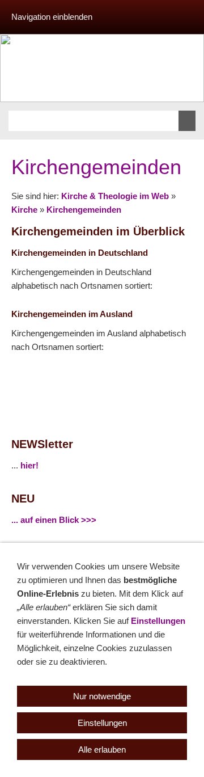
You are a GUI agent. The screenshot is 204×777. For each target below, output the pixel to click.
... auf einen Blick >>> (53, 520)
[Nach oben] (186, 375)
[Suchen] (187, 121)
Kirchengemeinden (83, 209)
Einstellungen (158, 621)
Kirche (24, 209)
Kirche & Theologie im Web (115, 196)
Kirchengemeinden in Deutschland (79, 252)
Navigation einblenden (51, 17)
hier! (29, 465)
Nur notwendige (102, 696)
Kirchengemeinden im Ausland (72, 314)
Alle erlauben (102, 749)
